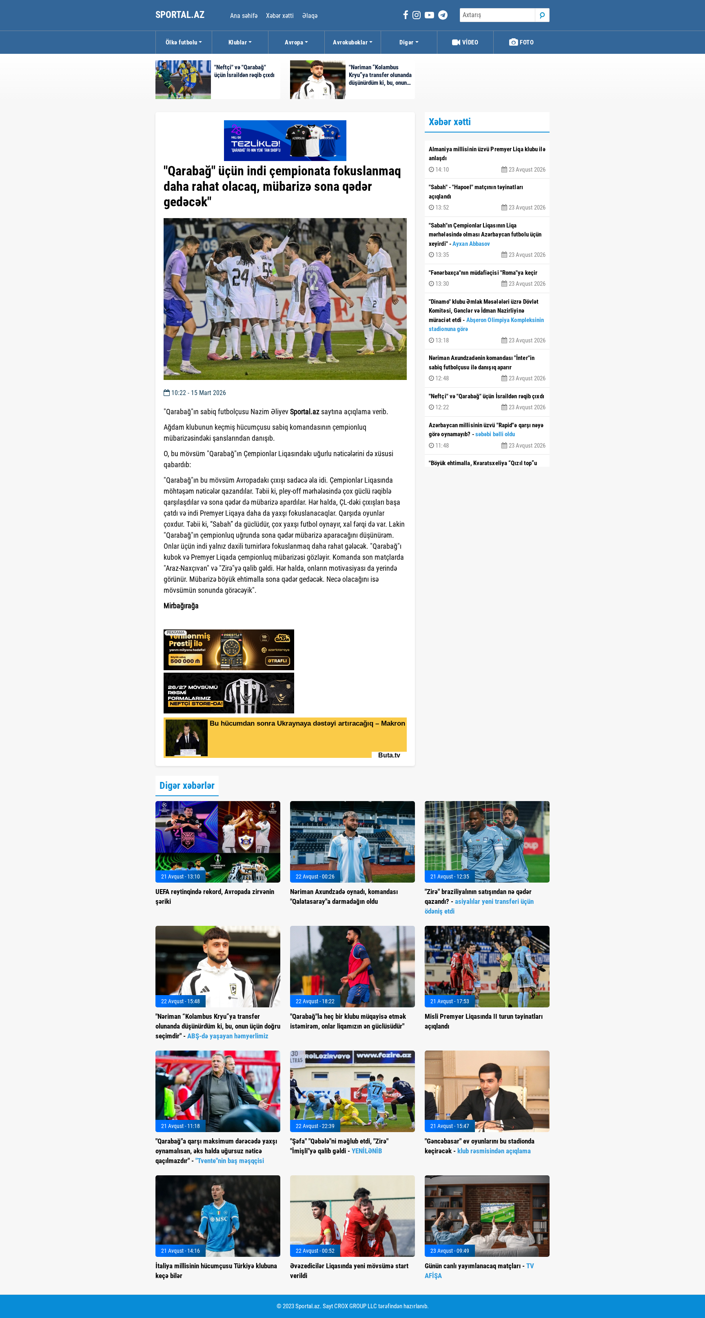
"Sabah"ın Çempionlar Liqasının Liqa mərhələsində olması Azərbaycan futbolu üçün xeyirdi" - (487, 240)
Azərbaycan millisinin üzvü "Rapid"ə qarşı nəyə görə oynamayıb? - (487, 435)
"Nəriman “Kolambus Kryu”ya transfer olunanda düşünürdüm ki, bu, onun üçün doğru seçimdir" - (217, 1026)
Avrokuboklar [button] (350, 42)
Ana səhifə (243, 16)
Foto (526, 42)
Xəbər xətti (280, 16)
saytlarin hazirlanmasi (197, 620)
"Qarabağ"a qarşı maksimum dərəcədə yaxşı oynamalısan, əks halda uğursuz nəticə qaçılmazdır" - (216, 1151)
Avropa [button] (294, 42)
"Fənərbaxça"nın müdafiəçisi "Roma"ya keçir (487, 278)
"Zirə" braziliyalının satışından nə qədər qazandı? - (479, 901)
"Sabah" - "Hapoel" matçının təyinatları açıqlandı (487, 197)
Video (469, 42)
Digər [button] (406, 42)
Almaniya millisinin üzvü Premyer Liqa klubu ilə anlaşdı (487, 159)
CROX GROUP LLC (355, 1306)
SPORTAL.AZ (180, 14)
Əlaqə (309, 16)
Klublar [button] (237, 42)
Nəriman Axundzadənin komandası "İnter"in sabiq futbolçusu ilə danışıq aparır (487, 368)
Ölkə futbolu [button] (181, 42)
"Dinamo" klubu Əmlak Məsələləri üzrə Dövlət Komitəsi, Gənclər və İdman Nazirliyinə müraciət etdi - (487, 321)
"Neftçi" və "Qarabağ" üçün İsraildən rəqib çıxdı (487, 402)
